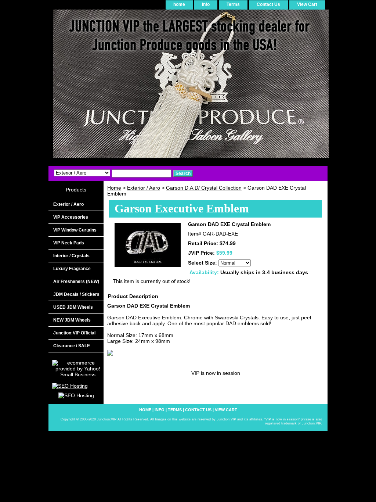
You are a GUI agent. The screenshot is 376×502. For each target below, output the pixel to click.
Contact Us (268, 4)
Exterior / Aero (143, 188)
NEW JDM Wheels (72, 320)
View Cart (307, 4)
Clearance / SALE (71, 345)
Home (114, 188)
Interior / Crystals (71, 255)
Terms (233, 4)
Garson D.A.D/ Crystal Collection (204, 188)
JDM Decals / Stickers (76, 294)
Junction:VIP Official (74, 333)
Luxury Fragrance (72, 268)
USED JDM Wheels (73, 307)
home (179, 4)
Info (206, 4)
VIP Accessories (70, 217)
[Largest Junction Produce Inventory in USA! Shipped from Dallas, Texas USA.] (140, 86)
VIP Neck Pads (68, 242)
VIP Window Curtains (75, 230)
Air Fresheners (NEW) (76, 281)
